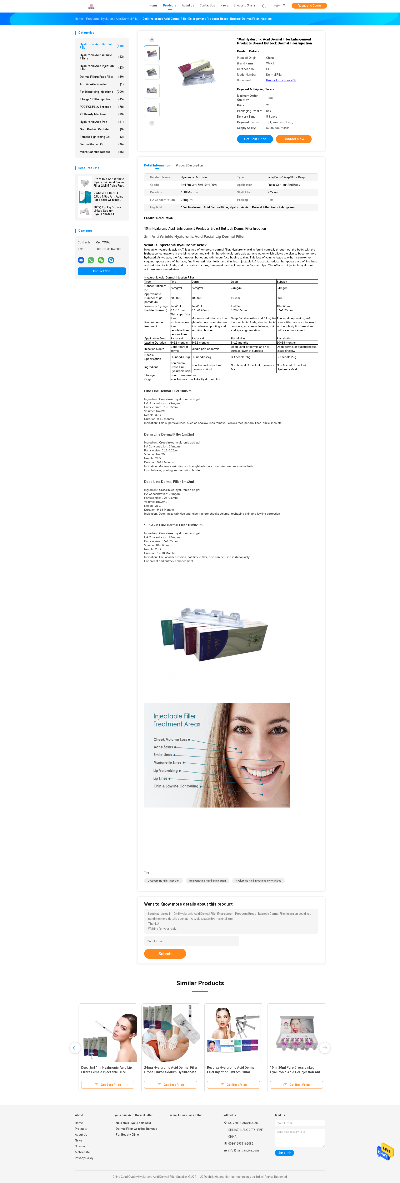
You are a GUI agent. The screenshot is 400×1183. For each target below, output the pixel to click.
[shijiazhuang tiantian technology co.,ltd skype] (111, 260)
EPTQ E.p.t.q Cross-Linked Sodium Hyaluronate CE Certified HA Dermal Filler (107, 211)
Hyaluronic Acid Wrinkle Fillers (102, 56)
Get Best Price (255, 139)
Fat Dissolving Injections (102, 91)
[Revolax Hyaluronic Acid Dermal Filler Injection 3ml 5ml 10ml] (230, 1033)
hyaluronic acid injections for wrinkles (258, 880)
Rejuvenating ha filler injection (207, 880)
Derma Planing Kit (102, 144)
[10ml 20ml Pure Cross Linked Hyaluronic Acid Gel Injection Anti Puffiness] (293, 1033)
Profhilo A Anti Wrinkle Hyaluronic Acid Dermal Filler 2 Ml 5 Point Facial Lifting (110, 182)
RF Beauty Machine (102, 114)
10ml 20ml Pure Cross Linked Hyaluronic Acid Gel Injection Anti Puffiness (292, 1072)
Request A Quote (309, 5)
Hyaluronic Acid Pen (102, 121)
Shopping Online (244, 5)
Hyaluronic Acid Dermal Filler (102, 46)
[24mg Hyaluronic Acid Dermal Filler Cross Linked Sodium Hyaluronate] (167, 1033)
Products (81, 1128)
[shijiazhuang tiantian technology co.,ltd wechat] (101, 260)
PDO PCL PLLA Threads (102, 106)
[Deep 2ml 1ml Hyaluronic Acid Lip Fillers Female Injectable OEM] (104, 1033)
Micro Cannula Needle (102, 152)
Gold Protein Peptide (102, 129)
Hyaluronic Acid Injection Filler (102, 67)
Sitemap (80, 1146)
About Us (81, 1134)
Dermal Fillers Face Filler (102, 76)
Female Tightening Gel (102, 137)
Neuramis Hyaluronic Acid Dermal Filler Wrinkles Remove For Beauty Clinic (136, 1128)
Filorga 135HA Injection (102, 99)
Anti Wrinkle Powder (102, 84)
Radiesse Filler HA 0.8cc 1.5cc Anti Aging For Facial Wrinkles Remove (108, 196)
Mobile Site (82, 1152)
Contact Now (102, 271)
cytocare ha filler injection (163, 880)
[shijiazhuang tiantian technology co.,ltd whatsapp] (91, 260)
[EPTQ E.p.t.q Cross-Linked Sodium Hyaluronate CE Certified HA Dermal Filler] (85, 211)
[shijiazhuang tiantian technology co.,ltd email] (81, 260)
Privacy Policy (84, 1158)
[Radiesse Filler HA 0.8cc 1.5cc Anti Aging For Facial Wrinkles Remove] (85, 197)
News (78, 1140)
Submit (165, 953)
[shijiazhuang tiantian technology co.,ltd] (91, 6)
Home (79, 1123)
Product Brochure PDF (281, 80)
